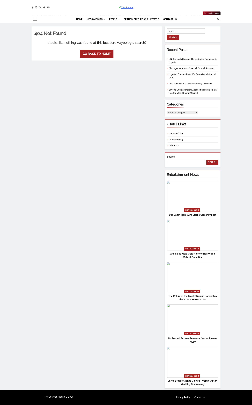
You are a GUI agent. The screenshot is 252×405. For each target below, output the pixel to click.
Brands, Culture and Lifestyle (141, 19)
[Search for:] (186, 31)
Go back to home (97, 54)
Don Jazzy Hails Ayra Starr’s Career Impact (192, 214)
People (113, 19)
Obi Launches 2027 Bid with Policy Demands (190, 83)
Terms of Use (176, 133)
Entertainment (192, 210)
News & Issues (95, 19)
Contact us (170, 19)
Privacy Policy (176, 139)
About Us (174, 145)
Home (79, 19)
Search (171, 156)
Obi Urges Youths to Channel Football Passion (191, 68)
